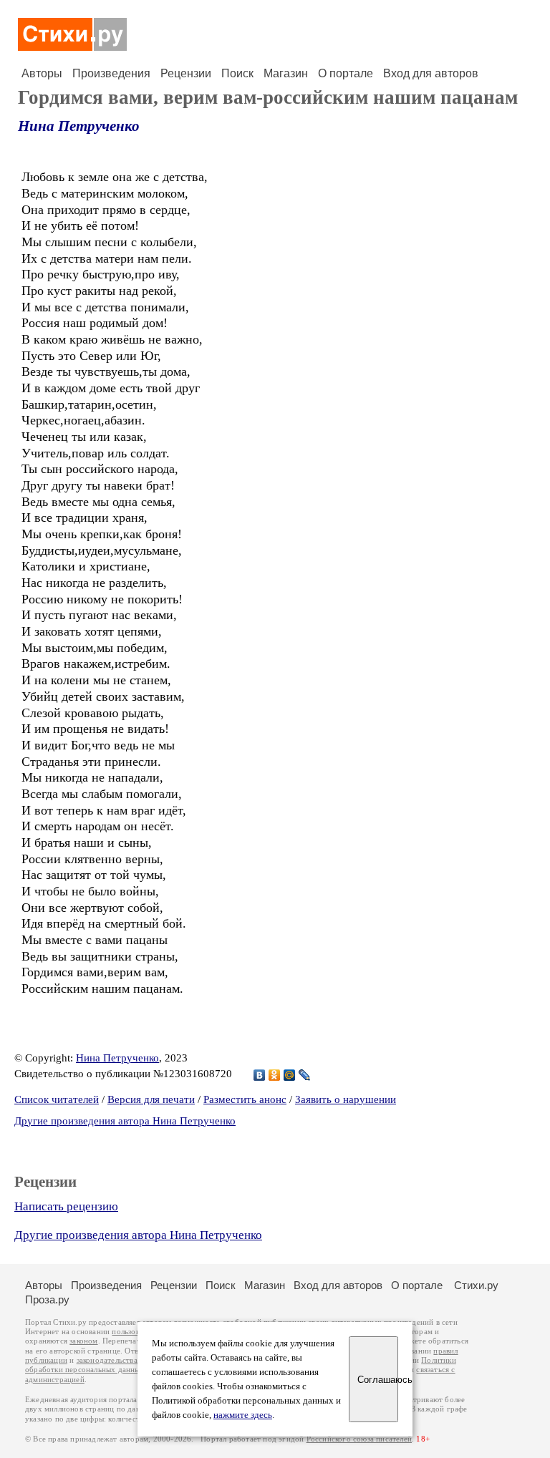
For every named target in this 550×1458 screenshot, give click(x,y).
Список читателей (56, 1099)
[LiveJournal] (304, 1075)
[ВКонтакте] (259, 1075)
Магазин (286, 73)
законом (83, 1341)
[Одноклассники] (274, 1075)
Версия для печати (151, 1099)
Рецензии (185, 73)
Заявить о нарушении (345, 1099)
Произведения (111, 73)
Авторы (41, 73)
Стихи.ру (476, 1285)
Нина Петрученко (79, 126)
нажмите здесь (242, 1415)
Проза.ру (47, 1299)
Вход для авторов (430, 73)
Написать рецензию (66, 1206)
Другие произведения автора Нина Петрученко (125, 1121)
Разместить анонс (244, 1099)
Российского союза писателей (359, 1439)
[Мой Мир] (289, 1075)
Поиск (237, 73)
